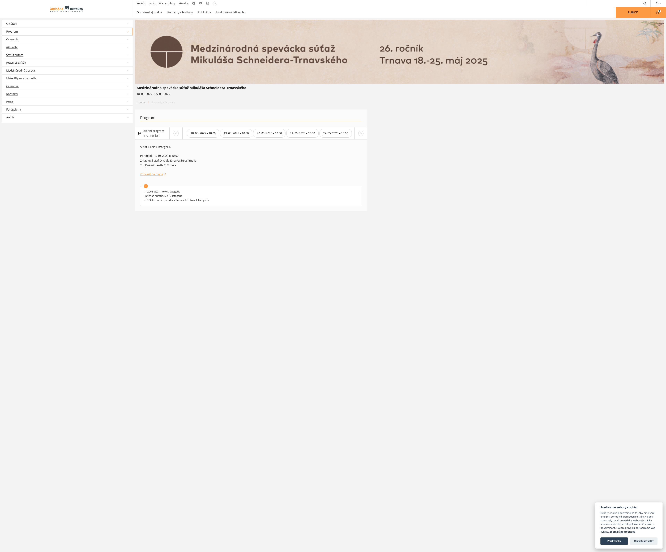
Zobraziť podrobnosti (622, 531)
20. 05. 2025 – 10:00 (269, 133)
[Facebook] (193, 3)
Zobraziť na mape (153, 174)
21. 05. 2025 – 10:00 (302, 133)
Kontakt (141, 3)
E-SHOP (633, 12)
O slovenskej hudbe (149, 12)
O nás (152, 3)
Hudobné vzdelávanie (230, 12)
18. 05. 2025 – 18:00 (203, 133)
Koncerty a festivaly (180, 12)
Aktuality (183, 3)
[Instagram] (207, 3)
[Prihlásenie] (214, 3)
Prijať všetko (614, 541)
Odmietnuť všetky (644, 541)
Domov (141, 102)
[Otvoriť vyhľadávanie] (644, 3)
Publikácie (204, 12)
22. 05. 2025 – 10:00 (335, 133)
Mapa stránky (167, 3)
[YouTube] (200, 3)
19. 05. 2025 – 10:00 (236, 133)
